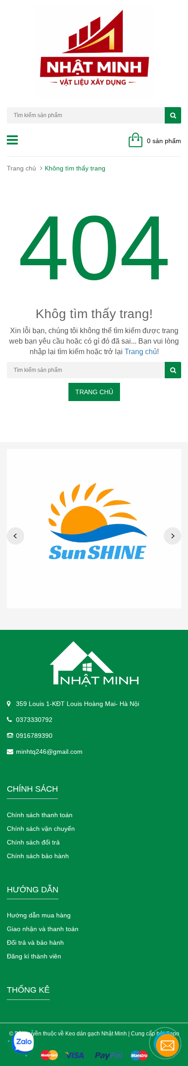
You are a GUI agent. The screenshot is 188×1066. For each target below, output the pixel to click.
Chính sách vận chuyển (41, 828)
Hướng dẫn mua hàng (39, 915)
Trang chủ (21, 168)
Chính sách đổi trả (33, 842)
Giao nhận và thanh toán (42, 928)
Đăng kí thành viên (34, 956)
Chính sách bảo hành (38, 856)
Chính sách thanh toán (40, 815)
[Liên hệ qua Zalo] (22, 1042)
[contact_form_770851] (167, 1045)
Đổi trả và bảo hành (35, 942)
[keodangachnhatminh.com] (94, 664)
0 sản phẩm (164, 140)
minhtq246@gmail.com (49, 751)
